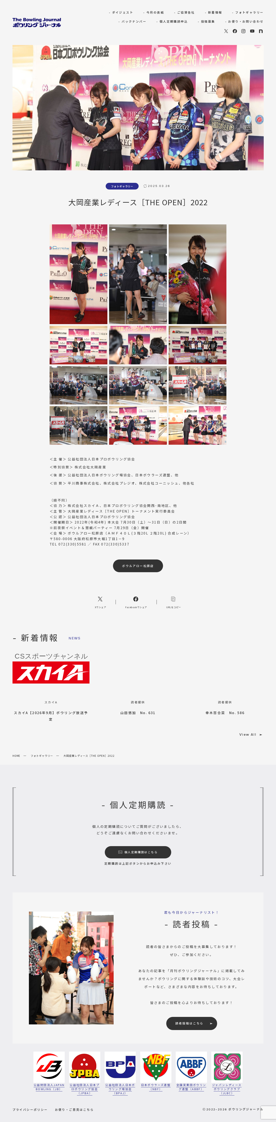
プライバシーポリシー (30, 1109)
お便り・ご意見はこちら (74, 1109)
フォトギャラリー (42, 755)
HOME (16, 755)
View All (247, 734)
